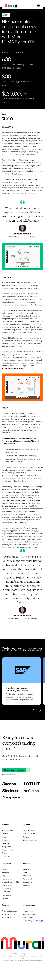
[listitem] (21, 681)
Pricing (4, 853)
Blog (3, 876)
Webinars (5, 872)
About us (25, 869)
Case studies (7, 885)
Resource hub (7, 879)
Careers (25, 872)
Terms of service (28, 914)
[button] (38, 5)
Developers (6, 843)
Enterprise (6, 856)
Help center (6, 895)
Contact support (28, 885)
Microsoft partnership (10, 882)
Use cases (26, 837)
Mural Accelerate (29, 834)
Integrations (6, 847)
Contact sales (27, 882)
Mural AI (5, 837)
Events (4, 869)
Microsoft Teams (8, 914)
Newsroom (26, 876)
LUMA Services (28, 830)
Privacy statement (29, 911)
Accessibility (6, 888)
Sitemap (5, 898)
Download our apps (9, 911)
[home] (10, 5)
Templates (6, 840)
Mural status (6, 892)
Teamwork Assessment (31, 840)
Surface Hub (6, 917)
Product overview (8, 830)
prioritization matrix (17, 533)
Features (5, 834)
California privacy (29, 917)
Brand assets (27, 879)
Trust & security (8, 850)
